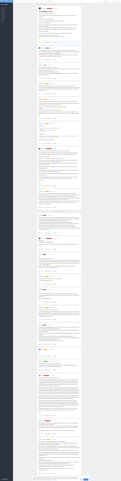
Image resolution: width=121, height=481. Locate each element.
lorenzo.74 (43, 420)
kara (42, 215)
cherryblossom (43, 439)
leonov (42, 375)
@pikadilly (40, 125)
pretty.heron (43, 83)
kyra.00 (42, 361)
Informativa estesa (53, 479)
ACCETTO (86, 479)
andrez (42, 349)
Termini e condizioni (5, 478)
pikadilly (42, 99)
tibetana (42, 65)
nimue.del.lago (44, 8)
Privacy (2, 478)
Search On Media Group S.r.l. (6, 479)
